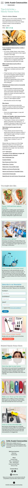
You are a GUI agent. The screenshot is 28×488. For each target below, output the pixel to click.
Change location (11, 5)
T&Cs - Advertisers (14, 462)
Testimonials (14, 454)
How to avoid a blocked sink (11, 424)
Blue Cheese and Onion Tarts (9, 162)
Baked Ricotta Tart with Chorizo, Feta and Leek (13, 176)
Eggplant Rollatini (6, 159)
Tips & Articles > (8, 9)
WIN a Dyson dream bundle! (11, 334)
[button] (2, 4)
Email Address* (6, 296)
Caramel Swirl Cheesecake (9, 173)
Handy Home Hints (10, 11)
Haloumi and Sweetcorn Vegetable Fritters (12, 171)
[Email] (7, 28)
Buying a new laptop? (9, 239)
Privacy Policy (14, 459)
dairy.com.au (9, 151)
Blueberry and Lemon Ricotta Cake (10, 169)
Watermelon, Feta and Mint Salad (10, 166)
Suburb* (4, 302)
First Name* (5, 290)
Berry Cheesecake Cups (8, 157)
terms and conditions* (15, 307)
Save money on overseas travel (12, 268)
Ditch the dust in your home (11, 366)
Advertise (14, 453)
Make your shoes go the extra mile (14, 397)
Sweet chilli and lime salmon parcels (11, 207)
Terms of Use (14, 465)
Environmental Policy (14, 464)
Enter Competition (8, 339)
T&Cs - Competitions (14, 461)
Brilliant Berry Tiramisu (8, 164)
